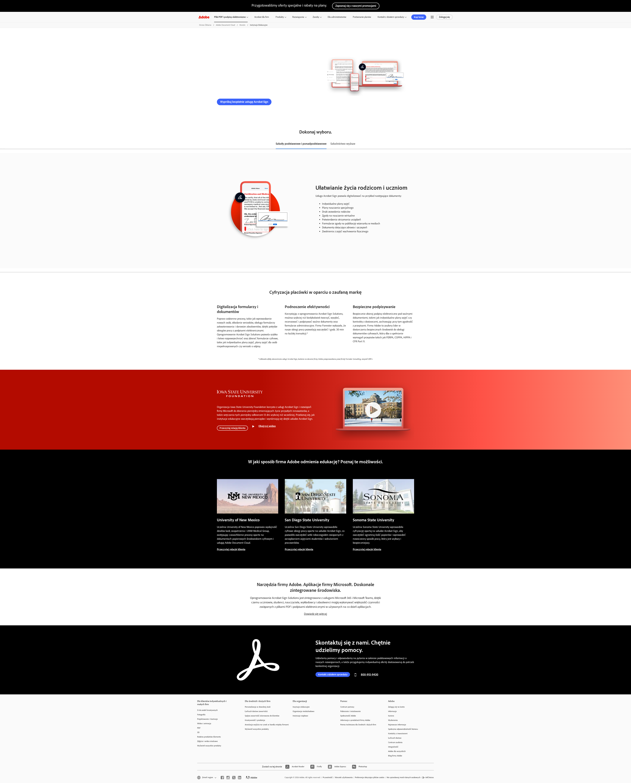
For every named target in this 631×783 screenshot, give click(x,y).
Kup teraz (419, 17)
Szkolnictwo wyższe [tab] (342, 143)
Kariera (391, 716)
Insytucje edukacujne (301, 707)
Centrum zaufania (395, 742)
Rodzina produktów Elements (209, 737)
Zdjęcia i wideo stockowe (207, 741)
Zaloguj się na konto (396, 707)
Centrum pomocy (347, 707)
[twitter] (233, 777)
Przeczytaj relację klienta (232, 428)
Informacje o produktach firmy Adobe (355, 720)
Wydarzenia (393, 720)
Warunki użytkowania (344, 777)
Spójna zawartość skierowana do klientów (262, 716)
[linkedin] (239, 777)
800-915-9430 (288, 102)
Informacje (392, 711)
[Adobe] (204, 17)
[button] (432, 17)
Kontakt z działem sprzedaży (391, 17)
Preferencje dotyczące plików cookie (369, 777)
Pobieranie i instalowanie (350, 711)
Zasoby (316, 17)
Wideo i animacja (204, 723)
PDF (198, 728)
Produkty (280, 17)
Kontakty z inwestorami (398, 733)
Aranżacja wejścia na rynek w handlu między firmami (264, 724)
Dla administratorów (337, 17)
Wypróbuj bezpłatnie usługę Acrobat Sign (244, 101)
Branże (242, 25)
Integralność (393, 747)
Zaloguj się (444, 17)
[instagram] (228, 777)
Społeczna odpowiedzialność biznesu (403, 729)
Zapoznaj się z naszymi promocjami (355, 5)
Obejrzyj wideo (267, 426)
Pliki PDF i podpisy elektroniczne (230, 17)
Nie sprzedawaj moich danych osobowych (403, 777)
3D (198, 732)
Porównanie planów (362, 17)
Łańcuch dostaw (394, 738)
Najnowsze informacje (397, 724)
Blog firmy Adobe (395, 756)
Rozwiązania (298, 17)
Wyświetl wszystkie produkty (209, 746)
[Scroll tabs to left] (2, 144)
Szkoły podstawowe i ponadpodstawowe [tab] (301, 143)
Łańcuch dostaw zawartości (256, 711)
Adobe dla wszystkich (397, 751)
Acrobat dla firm (261, 17)
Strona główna (205, 25)
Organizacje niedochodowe (303, 711)
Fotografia (201, 714)
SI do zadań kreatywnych (207, 710)
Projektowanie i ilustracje (207, 719)
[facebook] (222, 777)
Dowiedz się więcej (315, 614)
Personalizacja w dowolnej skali (257, 707)
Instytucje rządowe (300, 716)
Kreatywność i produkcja (255, 720)
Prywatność (328, 777)
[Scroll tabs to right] (628, 144)
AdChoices (429, 777)
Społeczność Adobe (348, 716)
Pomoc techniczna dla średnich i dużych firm (358, 724)
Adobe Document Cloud (225, 25)
